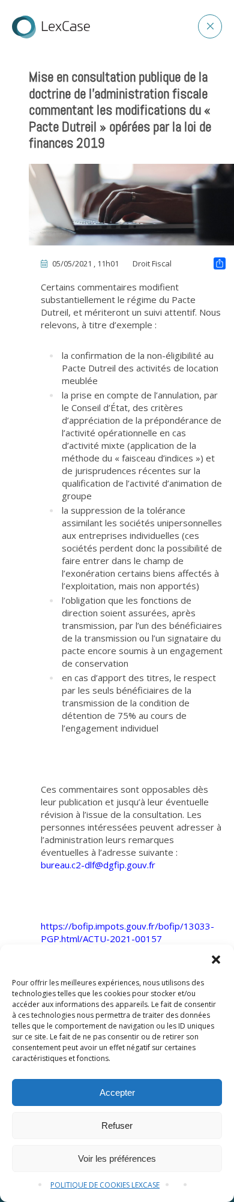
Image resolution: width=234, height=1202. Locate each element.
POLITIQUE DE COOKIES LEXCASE (105, 1185)
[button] (216, 960)
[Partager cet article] (219, 264)
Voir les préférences (117, 1158)
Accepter (117, 1092)
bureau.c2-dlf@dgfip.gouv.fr (98, 865)
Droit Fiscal (152, 263)
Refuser (117, 1125)
